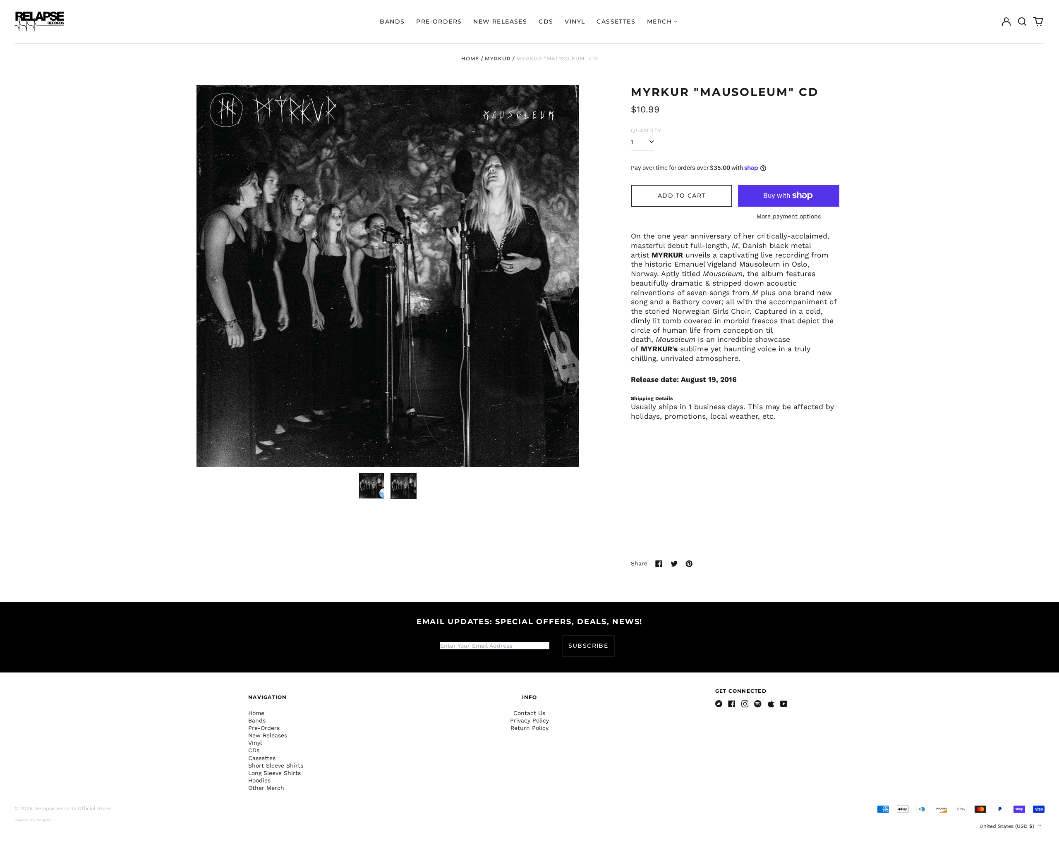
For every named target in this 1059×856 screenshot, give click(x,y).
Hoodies (259, 780)
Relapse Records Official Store (72, 808)
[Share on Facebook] (659, 563)
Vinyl (575, 21)
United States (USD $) (1008, 826)
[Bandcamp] (719, 704)
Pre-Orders (439, 21)
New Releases (500, 21)
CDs (546, 21)
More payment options (789, 216)
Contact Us (529, 713)
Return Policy (529, 728)
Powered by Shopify (32, 820)
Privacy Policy (529, 720)
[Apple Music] (771, 704)
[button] (1022, 21)
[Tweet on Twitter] (674, 563)
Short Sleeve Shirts (275, 765)
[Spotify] (758, 704)
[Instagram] (745, 704)
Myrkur (497, 58)
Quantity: (647, 130)
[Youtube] (784, 704)
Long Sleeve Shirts (274, 773)
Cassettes (616, 21)
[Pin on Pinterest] (689, 563)
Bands (392, 21)
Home (470, 58)
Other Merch (266, 787)
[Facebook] (732, 704)
